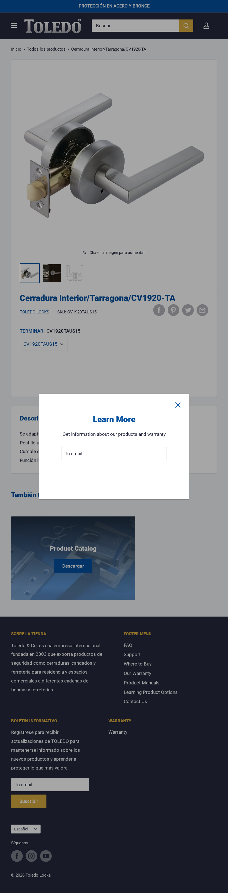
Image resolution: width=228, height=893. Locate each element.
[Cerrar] (178, 404)
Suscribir (114, 470)
